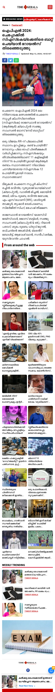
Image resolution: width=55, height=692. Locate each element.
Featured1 (17, 25)
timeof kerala (12, 54)
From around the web (19, 245)
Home (5, 25)
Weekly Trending (13, 565)
